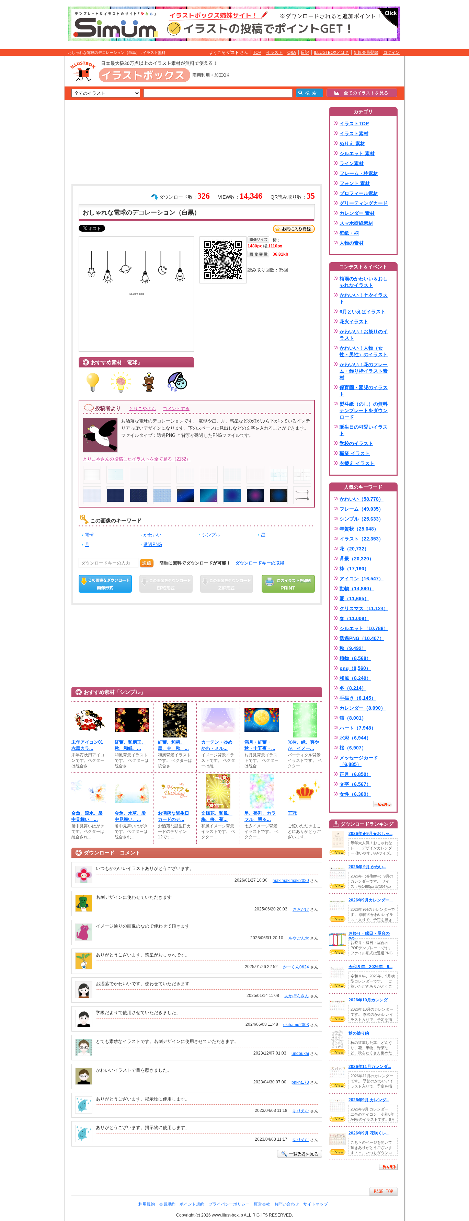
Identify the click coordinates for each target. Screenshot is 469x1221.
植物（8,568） (355, 658)
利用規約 (146, 1204)
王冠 (292, 813)
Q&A (291, 52)
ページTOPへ (383, 1191)
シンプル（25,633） (362, 519)
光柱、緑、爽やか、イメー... (303, 745)
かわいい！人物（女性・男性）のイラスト (364, 351)
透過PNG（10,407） (362, 638)
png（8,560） (355, 668)
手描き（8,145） (358, 698)
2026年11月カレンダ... (369, 1066)
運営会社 (262, 1204)
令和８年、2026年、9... (370, 966)
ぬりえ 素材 (352, 143)
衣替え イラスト (357, 463)
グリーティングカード (364, 203)
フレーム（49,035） (362, 509)
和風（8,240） (355, 678)
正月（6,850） (355, 774)
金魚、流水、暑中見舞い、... (87, 816)
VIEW (337, 852)
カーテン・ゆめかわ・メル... (216, 745)
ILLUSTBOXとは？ (331, 52)
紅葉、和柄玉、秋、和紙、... (130, 745)
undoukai (300, 1053)
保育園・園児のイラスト (364, 391)
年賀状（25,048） (359, 529)
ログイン (391, 52)
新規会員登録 (366, 52)
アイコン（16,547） (362, 578)
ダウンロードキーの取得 (259, 563)
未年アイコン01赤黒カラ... (87, 745)
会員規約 (167, 1204)
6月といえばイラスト (363, 311)
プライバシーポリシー (229, 1204)
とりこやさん (142, 408)
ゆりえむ (301, 1110)
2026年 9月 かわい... (367, 866)
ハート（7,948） (358, 728)
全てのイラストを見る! (364, 92)
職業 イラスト (355, 453)
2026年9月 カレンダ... (368, 1099)
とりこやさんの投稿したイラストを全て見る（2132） (137, 459)
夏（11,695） (354, 598)
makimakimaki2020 (291, 880)
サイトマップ (315, 1204)
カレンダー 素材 (357, 213)
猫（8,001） (353, 718)
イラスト (274, 52)
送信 (146, 563)
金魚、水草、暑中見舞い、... (130, 816)
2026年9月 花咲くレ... (368, 1133)
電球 (89, 534)
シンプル (211, 534)
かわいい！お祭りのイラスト (364, 335)
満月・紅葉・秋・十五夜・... (259, 745)
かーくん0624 (296, 967)
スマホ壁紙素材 (356, 223)
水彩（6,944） (355, 738)
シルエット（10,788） (364, 628)
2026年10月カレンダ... (369, 1000)
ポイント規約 (192, 1204)
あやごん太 (298, 938)
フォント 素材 (355, 183)
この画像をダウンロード (105, 584)
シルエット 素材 (357, 153)
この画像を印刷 (288, 584)
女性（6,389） (355, 794)
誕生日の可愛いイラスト (364, 430)
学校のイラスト (356, 443)
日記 (305, 52)
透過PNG (153, 544)
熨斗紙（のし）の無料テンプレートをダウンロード (364, 410)
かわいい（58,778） (362, 499)
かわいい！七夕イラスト (364, 298)
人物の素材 (352, 243)
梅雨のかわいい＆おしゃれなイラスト (364, 282)
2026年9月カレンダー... (370, 900)
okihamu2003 (296, 1024)
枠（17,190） (354, 568)
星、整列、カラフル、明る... (260, 816)
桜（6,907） (353, 748)
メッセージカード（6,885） (359, 761)
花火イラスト (354, 321)
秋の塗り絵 (358, 1033)
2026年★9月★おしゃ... (370, 833)
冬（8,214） (353, 688)
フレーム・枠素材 (359, 173)
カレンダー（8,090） (363, 708)
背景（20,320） (357, 558)
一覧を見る (383, 804)
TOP (257, 52)
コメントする (176, 408)
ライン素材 (352, 163)
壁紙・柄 (349, 233)
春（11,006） (354, 618)
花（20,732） (354, 548)
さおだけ (301, 909)
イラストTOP (354, 123)
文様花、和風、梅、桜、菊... (216, 816)
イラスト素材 (354, 133)
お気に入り (294, 229)
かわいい (152, 534)
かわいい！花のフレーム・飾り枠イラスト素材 (364, 371)
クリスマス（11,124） (364, 608)
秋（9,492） (353, 648)
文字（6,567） (355, 784)
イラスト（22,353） (362, 539)
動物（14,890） (357, 588)
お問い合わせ (286, 1204)
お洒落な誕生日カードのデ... (173, 816)
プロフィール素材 (359, 193)
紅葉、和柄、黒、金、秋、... (173, 745)
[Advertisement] (31, 162)
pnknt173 (300, 1082)
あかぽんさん (296, 995)
